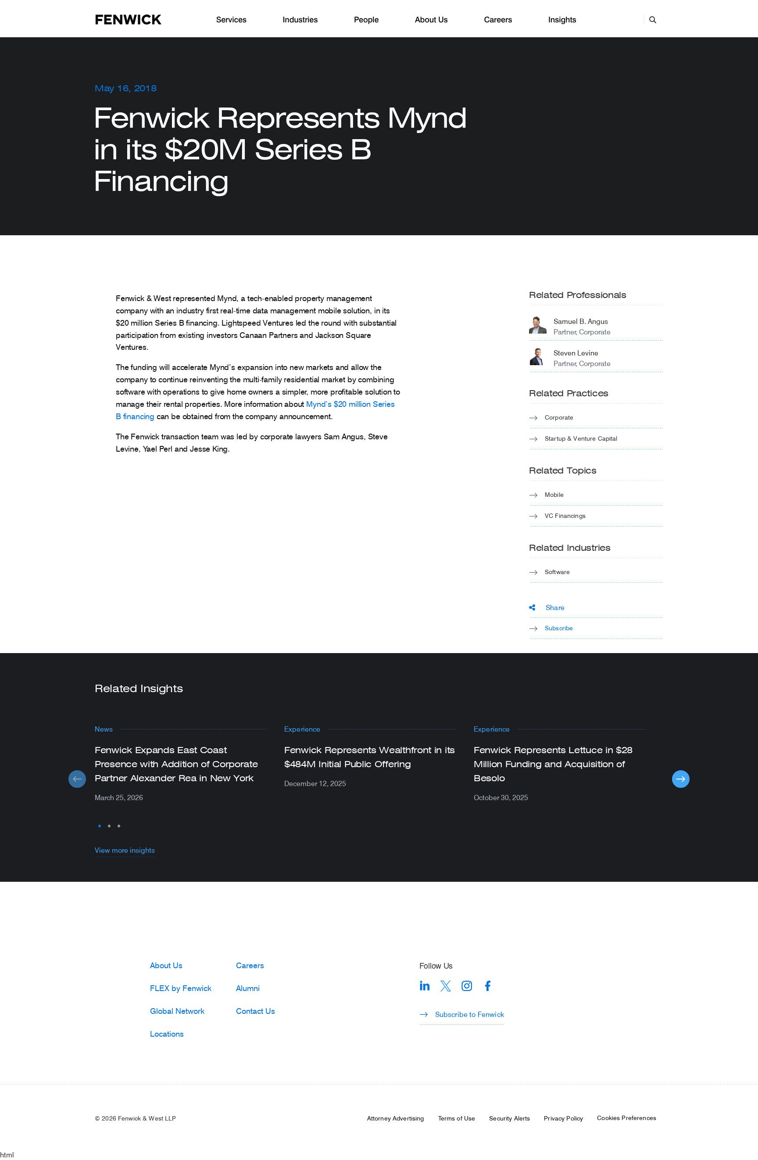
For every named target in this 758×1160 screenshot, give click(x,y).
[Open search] (652, 19)
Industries (300, 20)
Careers (498, 20)
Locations (167, 1033)
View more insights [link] (125, 850)
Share (555, 607)
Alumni (248, 988)
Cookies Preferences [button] (626, 1118)
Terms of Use (457, 1118)
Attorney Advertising (395, 1118)
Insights (562, 20)
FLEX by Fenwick (180, 988)
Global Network (177, 1011)
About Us (431, 20)
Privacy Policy (563, 1118)
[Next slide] (681, 779)
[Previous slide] (77, 779)
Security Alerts (509, 1118)
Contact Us (255, 1011)
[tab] (99, 826)
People (366, 20)
